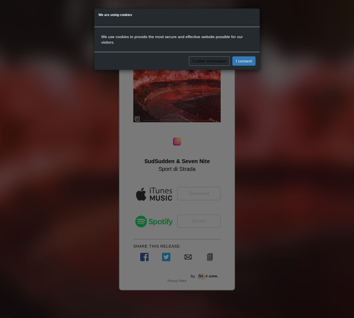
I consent (244, 61)
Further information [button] (209, 61)
